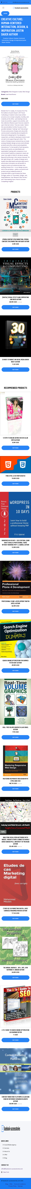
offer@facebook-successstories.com (21, 2)
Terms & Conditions (20, 1184)
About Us (7, 1151)
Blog (5, 1158)
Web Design (26, 92)
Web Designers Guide (15, 92)
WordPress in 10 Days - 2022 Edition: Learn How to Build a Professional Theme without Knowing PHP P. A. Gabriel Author (15, 542)
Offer (5, 13)
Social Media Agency (10, 1145)
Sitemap (20, 1186)
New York (5, 2)
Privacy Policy (12, 1186)
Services (6, 1148)
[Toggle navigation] (3, 7)
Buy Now (15, 104)
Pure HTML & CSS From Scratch (15, 476)
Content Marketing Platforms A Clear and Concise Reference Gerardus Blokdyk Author (15, 1099)
